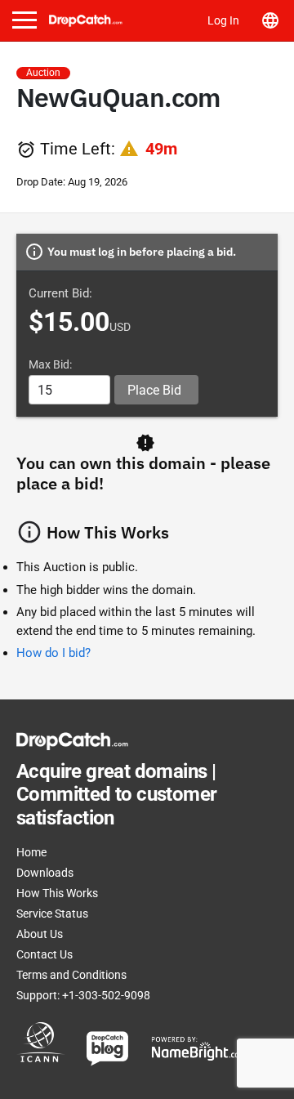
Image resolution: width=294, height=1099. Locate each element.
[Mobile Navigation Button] (24, 20)
